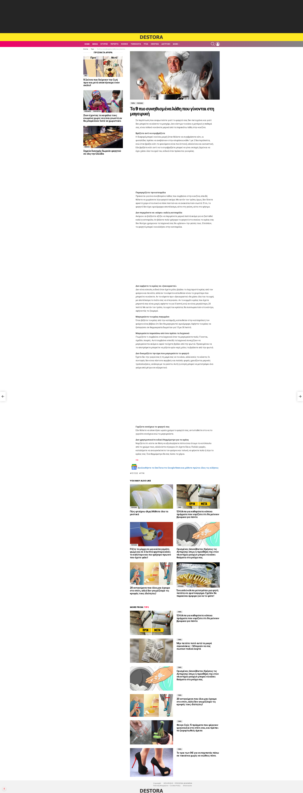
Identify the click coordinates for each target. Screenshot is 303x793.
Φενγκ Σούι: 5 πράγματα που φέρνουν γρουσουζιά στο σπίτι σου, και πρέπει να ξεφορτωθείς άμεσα (197, 727)
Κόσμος (124, 44)
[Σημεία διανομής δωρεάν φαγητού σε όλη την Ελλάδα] (103, 137)
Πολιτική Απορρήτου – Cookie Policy (166, 786)
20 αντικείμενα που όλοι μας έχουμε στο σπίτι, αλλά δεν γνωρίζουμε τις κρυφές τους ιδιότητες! (150, 590)
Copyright (157, 783)
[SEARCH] (213, 44)
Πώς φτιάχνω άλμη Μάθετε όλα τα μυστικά (149, 513)
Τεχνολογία (136, 44)
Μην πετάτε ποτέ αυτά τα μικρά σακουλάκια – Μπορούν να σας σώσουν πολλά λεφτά (194, 645)
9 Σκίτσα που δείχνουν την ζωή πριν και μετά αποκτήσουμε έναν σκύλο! (101, 82)
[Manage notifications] (4, 789)
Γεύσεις (135, 473)
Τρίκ (143, 473)
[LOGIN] (218, 44)
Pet (86, 76)
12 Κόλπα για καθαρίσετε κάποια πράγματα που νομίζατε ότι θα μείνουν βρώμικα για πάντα (198, 514)
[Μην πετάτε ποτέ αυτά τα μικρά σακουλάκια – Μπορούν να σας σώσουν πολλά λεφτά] (151, 651)
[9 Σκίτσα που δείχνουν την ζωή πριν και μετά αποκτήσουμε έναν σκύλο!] (103, 66)
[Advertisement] (151, 16)
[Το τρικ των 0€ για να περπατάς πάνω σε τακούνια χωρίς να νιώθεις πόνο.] (151, 762)
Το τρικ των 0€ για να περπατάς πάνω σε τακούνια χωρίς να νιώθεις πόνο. (198, 754)
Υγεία (146, 44)
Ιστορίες (104, 44)
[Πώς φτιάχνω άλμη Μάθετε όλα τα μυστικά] (151, 496)
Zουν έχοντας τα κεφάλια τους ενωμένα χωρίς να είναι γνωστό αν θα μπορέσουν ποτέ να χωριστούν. (102, 118)
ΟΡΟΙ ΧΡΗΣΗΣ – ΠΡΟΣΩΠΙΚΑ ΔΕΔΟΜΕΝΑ (178, 783)
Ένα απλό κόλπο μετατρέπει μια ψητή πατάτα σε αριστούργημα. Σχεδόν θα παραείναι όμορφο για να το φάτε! (197, 593)
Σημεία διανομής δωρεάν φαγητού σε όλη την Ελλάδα (102, 152)
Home (87, 44)
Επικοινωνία (187, 786)
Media (95, 44)
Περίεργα (114, 44)
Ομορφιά (155, 44)
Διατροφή (165, 44)
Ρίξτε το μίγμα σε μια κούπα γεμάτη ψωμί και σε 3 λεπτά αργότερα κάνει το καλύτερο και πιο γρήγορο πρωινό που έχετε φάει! (150, 553)
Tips (179, 507)
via (137, 460)
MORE (175, 44)
